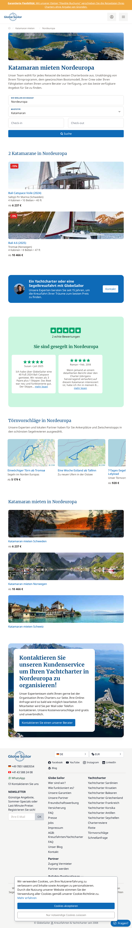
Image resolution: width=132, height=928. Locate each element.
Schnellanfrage (98, 838)
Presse (52, 818)
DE (61, 754)
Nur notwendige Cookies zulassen (66, 915)
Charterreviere (97, 823)
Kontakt (110, 289)
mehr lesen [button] (41, 386)
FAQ (50, 813)
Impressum (55, 828)
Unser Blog (55, 847)
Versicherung (57, 808)
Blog (54, 768)
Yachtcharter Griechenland (105, 798)
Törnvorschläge (98, 833)
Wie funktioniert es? (61, 788)
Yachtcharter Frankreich (103, 803)
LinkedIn (111, 762)
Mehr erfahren (27, 898)
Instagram (93, 762)
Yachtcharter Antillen (101, 813)
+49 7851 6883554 (23, 766)
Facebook (57, 762)
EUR (97, 754)
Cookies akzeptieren (66, 906)
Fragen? (123, 923)
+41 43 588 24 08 (22, 772)
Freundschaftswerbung (63, 803)
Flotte (91, 828)
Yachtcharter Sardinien (103, 783)
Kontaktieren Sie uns (25, 784)
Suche (67, 134)
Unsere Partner (58, 798)
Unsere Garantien (59, 793)
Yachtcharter (75, 837)
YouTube (75, 762)
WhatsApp (18, 778)
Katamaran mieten (25, 28)
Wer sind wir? (57, 783)
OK (39, 817)
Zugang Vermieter (60, 864)
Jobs (51, 823)
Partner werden (58, 869)
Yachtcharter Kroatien (102, 788)
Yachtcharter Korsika (101, 808)
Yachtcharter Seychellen (103, 818)
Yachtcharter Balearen (102, 793)
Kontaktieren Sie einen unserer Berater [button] (47, 723)
